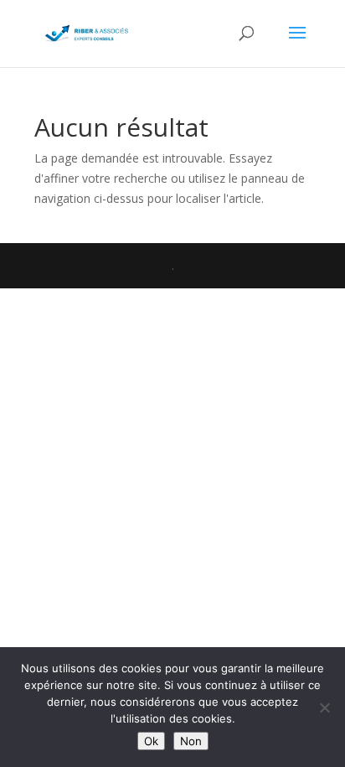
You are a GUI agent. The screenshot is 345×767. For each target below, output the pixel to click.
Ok (151, 741)
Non (191, 741)
